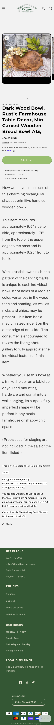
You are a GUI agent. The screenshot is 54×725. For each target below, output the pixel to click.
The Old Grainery (23, 724)
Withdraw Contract (15, 614)
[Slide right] (33, 98)
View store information (16, 178)
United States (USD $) (25, 702)
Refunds (10, 594)
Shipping (5, 142)
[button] (3, 8)
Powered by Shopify (36, 724)
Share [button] (9, 524)
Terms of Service (14, 608)
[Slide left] (20, 98)
